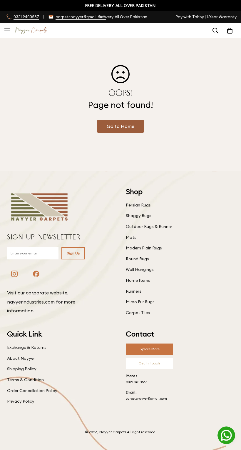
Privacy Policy (20, 401)
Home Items (138, 280)
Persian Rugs (138, 205)
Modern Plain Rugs (144, 248)
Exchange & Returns (26, 347)
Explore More (149, 349)
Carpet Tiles (138, 312)
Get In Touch (149, 363)
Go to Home (120, 126)
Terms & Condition (25, 379)
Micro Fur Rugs (140, 301)
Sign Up (73, 253)
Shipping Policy (21, 368)
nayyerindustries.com (31, 302)
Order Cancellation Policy (32, 390)
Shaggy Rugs (138, 215)
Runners (133, 291)
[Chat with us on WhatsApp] (226, 435)
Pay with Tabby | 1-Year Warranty (206, 16)
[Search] (215, 31)
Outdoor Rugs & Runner (149, 226)
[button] (230, 30)
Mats (131, 237)
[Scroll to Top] (229, 418)
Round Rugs (137, 258)
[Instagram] (14, 273)
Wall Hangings (140, 269)
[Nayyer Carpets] (31, 30)
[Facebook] (36, 273)
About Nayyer (21, 358)
